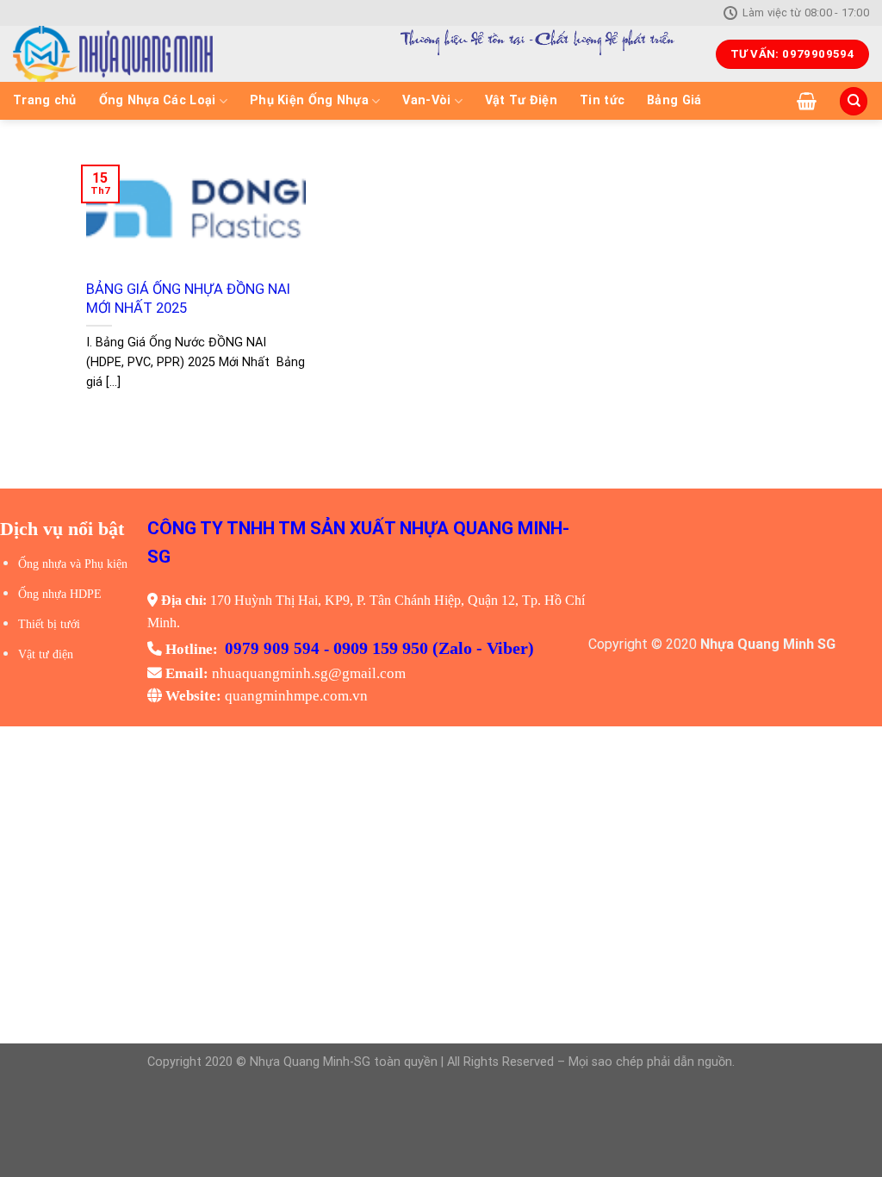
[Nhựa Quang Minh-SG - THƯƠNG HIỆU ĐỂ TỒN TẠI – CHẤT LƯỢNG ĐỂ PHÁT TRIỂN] (173, 54)
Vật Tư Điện (521, 100)
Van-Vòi (426, 100)
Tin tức (602, 100)
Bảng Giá (674, 100)
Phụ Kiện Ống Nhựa (309, 100)
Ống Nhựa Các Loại (157, 100)
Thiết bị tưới (49, 624)
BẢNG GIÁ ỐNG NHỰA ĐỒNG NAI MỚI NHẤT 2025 (188, 298)
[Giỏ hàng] (807, 101)
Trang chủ (45, 100)
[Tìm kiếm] (853, 101)
